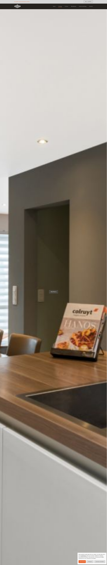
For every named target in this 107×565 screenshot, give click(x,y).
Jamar (17, 6)
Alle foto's (53, 291)
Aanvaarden (82, 561)
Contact (91, 6)
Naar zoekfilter (88, 1)
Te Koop (60, 6)
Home (54, 6)
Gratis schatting (82, 6)
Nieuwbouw (73, 6)
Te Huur (66, 6)
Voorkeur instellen (100, 561)
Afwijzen (90, 561)
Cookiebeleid (83, 555)
